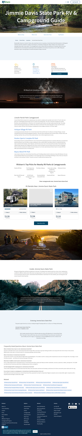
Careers (3, 410)
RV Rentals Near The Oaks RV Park (26, 382)
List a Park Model (57, 408)
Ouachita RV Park (50, 175)
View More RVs (41, 223)
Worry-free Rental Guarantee (41, 409)
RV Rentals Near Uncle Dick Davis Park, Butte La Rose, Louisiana (18, 392)
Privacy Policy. (25, 433)
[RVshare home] (6, 2)
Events (25, 410)
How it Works (5, 414)
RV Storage (26, 418)
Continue (59, 73)
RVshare (37, 97)
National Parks (27, 406)
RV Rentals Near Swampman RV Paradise (13, 385)
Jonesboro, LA (36, 71)
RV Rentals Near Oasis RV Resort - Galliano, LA (56, 387)
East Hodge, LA (36, 70)
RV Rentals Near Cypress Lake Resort (36, 390)
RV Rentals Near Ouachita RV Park (43, 382)
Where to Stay (21, 34)
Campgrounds (27, 412)
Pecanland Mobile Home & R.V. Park (41, 176)
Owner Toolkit (57, 410)
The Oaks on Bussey (40, 168)
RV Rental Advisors (41, 421)
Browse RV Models (41, 419)
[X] (79, 403)
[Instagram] (73, 403)
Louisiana (28, 40)
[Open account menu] (67, 2)
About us (4, 406)
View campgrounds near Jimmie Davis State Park (53, 181)
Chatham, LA (35, 68)
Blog (3, 416)
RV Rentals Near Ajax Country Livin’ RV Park (35, 387)
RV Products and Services (57, 413)
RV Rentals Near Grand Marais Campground (52, 385)
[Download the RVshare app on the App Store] (72, 407)
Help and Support (41, 414)
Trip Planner (61, 34)
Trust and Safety (5, 408)
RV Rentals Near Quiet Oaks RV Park (60, 382)
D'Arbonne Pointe (62, 168)
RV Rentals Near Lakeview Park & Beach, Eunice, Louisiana (58, 390)
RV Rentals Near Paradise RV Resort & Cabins (14, 387)
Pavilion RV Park (17, 168)
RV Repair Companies (26, 421)
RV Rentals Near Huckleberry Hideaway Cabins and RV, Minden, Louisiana (49, 392)
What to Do (34, 34)
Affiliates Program (6, 418)
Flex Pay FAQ (40, 423)
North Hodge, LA (36, 73)
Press (3, 412)
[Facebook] (70, 403)
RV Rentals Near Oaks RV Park (10, 382)
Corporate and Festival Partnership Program (9, 423)
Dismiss (35, 431)
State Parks (22, 40)
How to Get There (48, 34)
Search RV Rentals (41, 406)
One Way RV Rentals (41, 412)
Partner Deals (27, 424)
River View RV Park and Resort (19, 176)
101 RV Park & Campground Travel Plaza (30, 177)
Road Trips (26, 416)
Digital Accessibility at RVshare (45, 433)
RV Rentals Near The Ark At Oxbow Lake (32, 385)
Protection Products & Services (42, 417)
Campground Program (7, 420)
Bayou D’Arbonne (61, 175)
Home (16, 40)
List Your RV (75, 2)
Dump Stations (27, 414)
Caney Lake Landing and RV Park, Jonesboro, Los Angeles (52, 170)
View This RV (15, 213)
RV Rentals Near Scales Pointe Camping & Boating (15, 390)
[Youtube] (76, 403)
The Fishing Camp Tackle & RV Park (30, 168)
